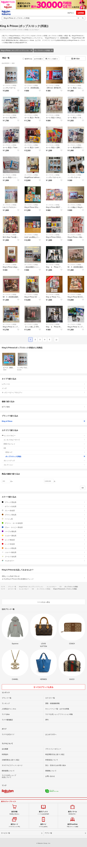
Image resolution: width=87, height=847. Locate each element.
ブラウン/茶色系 (10, 514)
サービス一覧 (5, 833)
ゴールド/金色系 (10, 556)
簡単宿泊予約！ (72, 813)
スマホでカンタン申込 (14, 825)
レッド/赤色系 (9, 544)
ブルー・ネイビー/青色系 (13, 527)
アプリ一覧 (48, 833)
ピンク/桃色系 (9, 540)
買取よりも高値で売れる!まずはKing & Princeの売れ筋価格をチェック (18, 577)
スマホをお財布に (43, 825)
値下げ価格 (6, 407)
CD (5, 448)
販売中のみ (28, 59)
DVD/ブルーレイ (9, 444)
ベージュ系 (8, 519)
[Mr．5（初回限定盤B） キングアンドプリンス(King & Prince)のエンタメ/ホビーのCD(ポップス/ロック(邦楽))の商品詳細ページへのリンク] (11, 284)
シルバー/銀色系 (10, 552)
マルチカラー (9, 561)
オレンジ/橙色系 (10, 548)
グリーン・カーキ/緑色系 (13, 523)
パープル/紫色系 (10, 531)
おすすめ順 (38, 59)
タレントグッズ (9, 460)
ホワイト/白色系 (10, 506)
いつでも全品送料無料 (43, 813)
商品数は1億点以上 (14, 813)
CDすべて (8, 452)
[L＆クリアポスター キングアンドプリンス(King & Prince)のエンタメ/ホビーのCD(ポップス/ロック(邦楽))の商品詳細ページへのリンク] (11, 194)
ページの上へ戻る (43, 602)
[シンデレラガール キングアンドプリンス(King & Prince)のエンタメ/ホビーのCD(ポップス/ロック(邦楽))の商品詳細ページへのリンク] (11, 75)
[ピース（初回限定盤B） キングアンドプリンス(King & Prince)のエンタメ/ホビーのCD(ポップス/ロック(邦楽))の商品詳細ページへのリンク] (32, 75)
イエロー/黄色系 (10, 535)
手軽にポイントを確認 (72, 825)
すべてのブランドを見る (43, 687)
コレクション (8, 464)
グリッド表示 (52, 59)
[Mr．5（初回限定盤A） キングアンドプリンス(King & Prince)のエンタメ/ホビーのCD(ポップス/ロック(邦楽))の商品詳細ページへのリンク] (76, 254)
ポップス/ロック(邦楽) (42, 50)
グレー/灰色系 (9, 510)
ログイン (71, 13)
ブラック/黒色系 (10, 502)
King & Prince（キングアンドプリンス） (15, 50)
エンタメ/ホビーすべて (12, 439)
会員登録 (80, 13)
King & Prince (7, 421)
